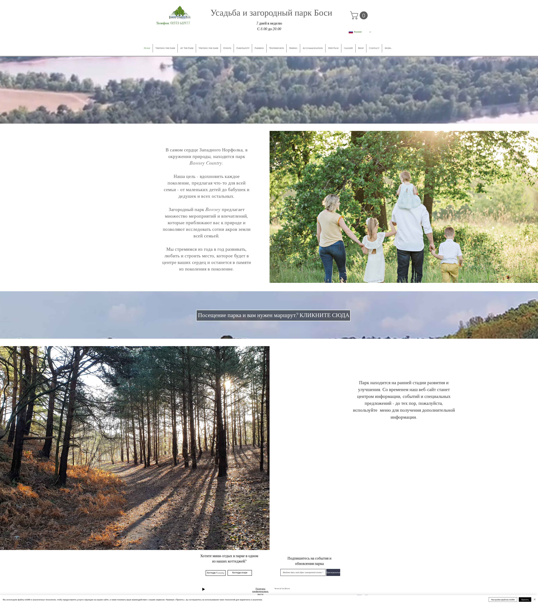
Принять (525, 599)
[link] (360, 15)
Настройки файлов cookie (503, 599)
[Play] (203, 589)
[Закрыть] (534, 599)
